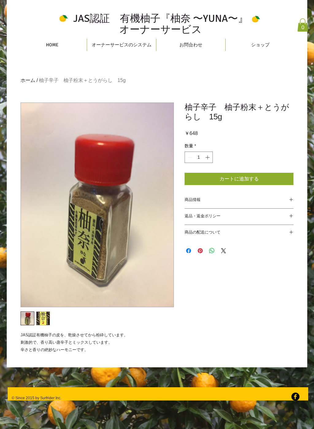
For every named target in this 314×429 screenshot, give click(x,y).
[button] (302, 25)
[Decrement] (189, 157)
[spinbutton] (198, 157)
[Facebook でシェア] (188, 250)
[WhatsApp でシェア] (212, 250)
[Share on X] (223, 250)
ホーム (28, 80)
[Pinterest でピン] (200, 250)
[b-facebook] (295, 396)
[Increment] (208, 157)
